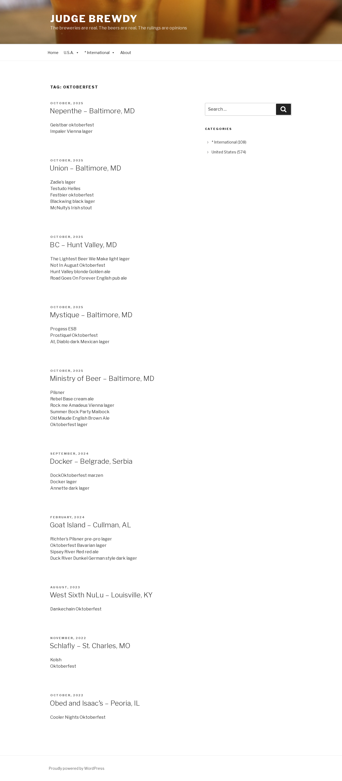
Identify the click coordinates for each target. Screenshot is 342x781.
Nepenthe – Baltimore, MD (92, 111)
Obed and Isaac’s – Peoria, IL (95, 703)
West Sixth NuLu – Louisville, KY (101, 595)
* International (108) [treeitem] (229, 142)
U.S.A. (69, 52)
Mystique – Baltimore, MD (91, 315)
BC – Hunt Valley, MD (83, 245)
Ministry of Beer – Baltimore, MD (102, 378)
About (125, 52)
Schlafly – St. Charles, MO (90, 645)
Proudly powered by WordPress (76, 768)
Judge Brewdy (94, 19)
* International (97, 52)
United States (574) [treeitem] (229, 152)
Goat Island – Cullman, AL (90, 525)
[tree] (248, 147)
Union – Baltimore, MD (85, 168)
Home (53, 52)
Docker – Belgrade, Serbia (91, 461)
